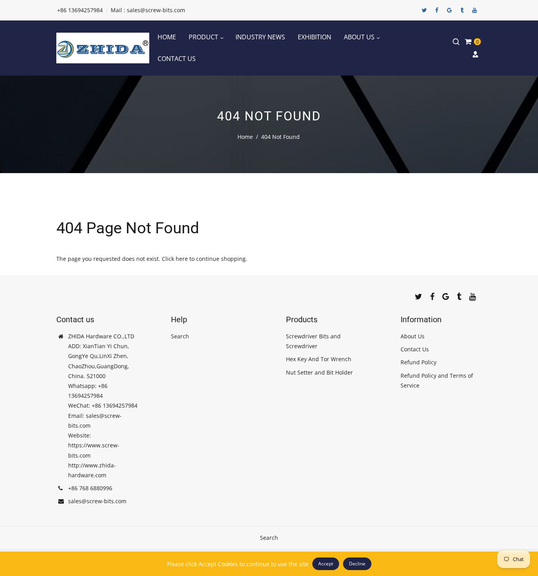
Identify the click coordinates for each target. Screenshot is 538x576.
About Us (413, 336)
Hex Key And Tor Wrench (318, 359)
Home (245, 136)
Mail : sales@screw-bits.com (148, 10)
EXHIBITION (314, 37)
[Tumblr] (462, 10)
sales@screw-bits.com (97, 501)
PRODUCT (204, 37)
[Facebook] (437, 10)
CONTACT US (177, 58)
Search (180, 336)
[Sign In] (475, 54)
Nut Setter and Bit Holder (319, 372)
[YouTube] (474, 10)
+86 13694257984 (80, 10)
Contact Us (415, 349)
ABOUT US (360, 37)
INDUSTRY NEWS (260, 37)
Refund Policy (418, 362)
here (182, 258)
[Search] (456, 42)
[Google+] (449, 10)
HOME (167, 37)
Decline (357, 563)
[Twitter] (424, 10)
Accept (325, 563)
